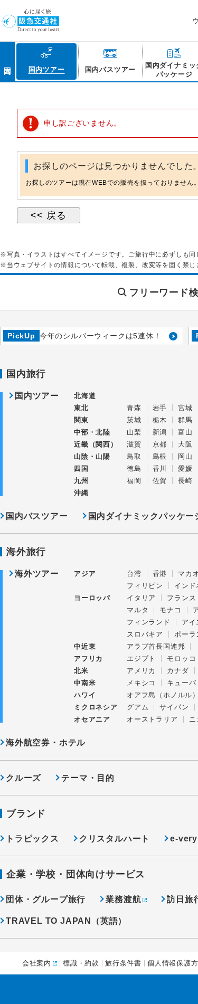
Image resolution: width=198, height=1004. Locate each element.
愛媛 (185, 468)
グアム (137, 707)
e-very (183, 838)
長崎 (185, 480)
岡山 (185, 456)
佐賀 (160, 480)
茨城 (134, 419)
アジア (85, 573)
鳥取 (134, 456)
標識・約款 (81, 963)
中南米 (85, 682)
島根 (160, 456)
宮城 (185, 407)
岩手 (160, 407)
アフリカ (88, 658)
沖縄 (81, 492)
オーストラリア (152, 719)
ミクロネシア (96, 707)
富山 (185, 432)
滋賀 (134, 444)
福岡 (134, 480)
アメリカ (141, 670)
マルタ (137, 610)
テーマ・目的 (88, 777)
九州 (81, 480)
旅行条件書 (123, 963)
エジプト (141, 658)
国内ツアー (37, 396)
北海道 (85, 395)
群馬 (185, 419)
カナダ (177, 670)
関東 (81, 419)
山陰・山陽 (92, 456)
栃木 (160, 419)
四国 (81, 468)
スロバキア (145, 634)
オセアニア (92, 719)
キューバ (181, 682)
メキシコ (141, 682)
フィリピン (145, 585)
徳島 (134, 468)
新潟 (160, 432)
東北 (81, 407)
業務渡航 (123, 899)
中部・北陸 (92, 432)
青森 (134, 407)
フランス (181, 597)
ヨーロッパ (92, 598)
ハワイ (85, 695)
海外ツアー (37, 573)
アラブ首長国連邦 (156, 646)
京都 (160, 444)
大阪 (185, 444)
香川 (160, 468)
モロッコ (181, 658)
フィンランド (149, 622)
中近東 (85, 646)
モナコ (170, 610)
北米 (81, 670)
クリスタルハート (114, 838)
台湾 (134, 573)
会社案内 (36, 963)
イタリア (141, 597)
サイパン (173, 707)
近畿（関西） (96, 444)
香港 (160, 573)
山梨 (134, 432)
